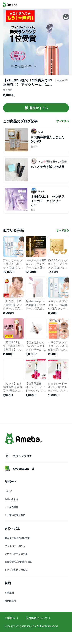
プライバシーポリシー (16, 545)
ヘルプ (8, 491)
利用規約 (9, 592)
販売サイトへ (39, 108)
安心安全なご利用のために (18, 561)
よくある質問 (11, 507)
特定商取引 (10, 600)
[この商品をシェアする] (66, 17)
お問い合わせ (11, 499)
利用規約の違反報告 (15, 515)
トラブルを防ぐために (16, 569)
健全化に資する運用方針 (17, 538)
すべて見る (62, 121)
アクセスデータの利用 (16, 553)
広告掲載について (36, 618)
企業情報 (10, 618)
